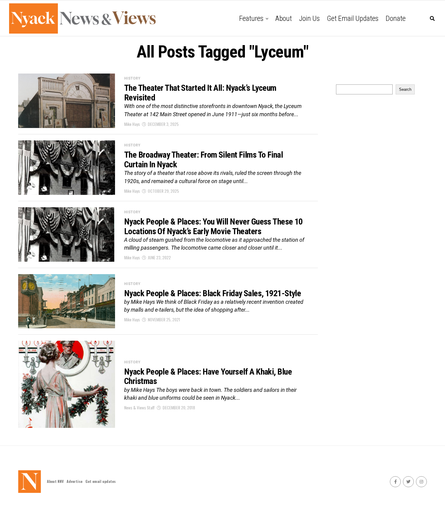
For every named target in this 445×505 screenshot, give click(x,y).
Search (405, 89)
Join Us (309, 18)
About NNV (55, 481)
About (283, 18)
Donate (396, 18)
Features (251, 18)
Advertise (74, 481)
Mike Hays (132, 124)
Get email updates (352, 18)
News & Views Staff (139, 407)
